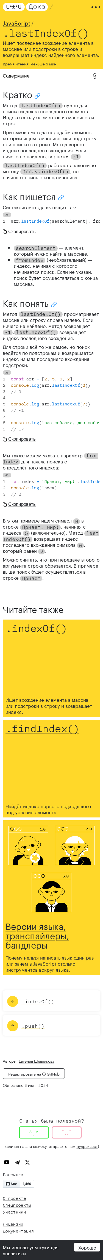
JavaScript (16, 23)
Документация (18, 1231)
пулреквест (87, 1146)
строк (9, 122)
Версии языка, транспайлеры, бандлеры (37, 934)
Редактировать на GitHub (34, 1074)
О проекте (14, 1198)
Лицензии (13, 1224)
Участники (14, 1212)
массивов (79, 116)
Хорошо (87, 1247)
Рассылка (13, 1175)
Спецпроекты (17, 1205)
